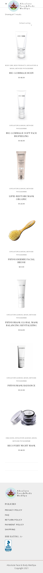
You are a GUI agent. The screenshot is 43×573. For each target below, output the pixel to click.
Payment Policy (14, 524)
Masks (26, 315)
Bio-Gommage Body (21, 73)
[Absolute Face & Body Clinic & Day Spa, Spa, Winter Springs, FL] (8, 546)
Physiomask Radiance (21, 385)
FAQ (7, 515)
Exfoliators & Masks (17, 125)
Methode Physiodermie (24, 68)
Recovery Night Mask (21, 446)
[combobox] (19, 23)
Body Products (20, 65)
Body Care (9, 65)
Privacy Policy (13, 510)
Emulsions (10, 438)
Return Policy (13, 520)
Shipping (10, 529)
